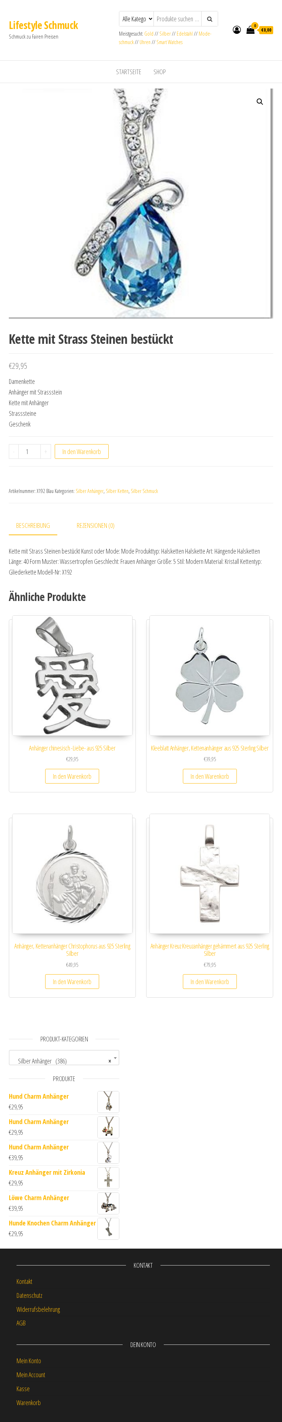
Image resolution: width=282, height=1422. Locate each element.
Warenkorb (29, 1402)
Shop (159, 71)
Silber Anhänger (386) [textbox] (61, 1060)
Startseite (128, 71)
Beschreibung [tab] (33, 525)
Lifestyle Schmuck (43, 25)
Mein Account (31, 1374)
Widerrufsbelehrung (38, 1309)
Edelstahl (185, 33)
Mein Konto (29, 1360)
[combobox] (64, 1057)
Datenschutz (29, 1295)
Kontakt (24, 1281)
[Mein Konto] (237, 29)
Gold (149, 33)
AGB (21, 1322)
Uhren (145, 42)
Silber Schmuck (144, 490)
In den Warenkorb (81, 451)
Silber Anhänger (90, 490)
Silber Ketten (117, 490)
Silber (165, 33)
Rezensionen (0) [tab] (96, 525)
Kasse (23, 1388)
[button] (260, 101)
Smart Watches (169, 42)
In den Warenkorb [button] (72, 776)
